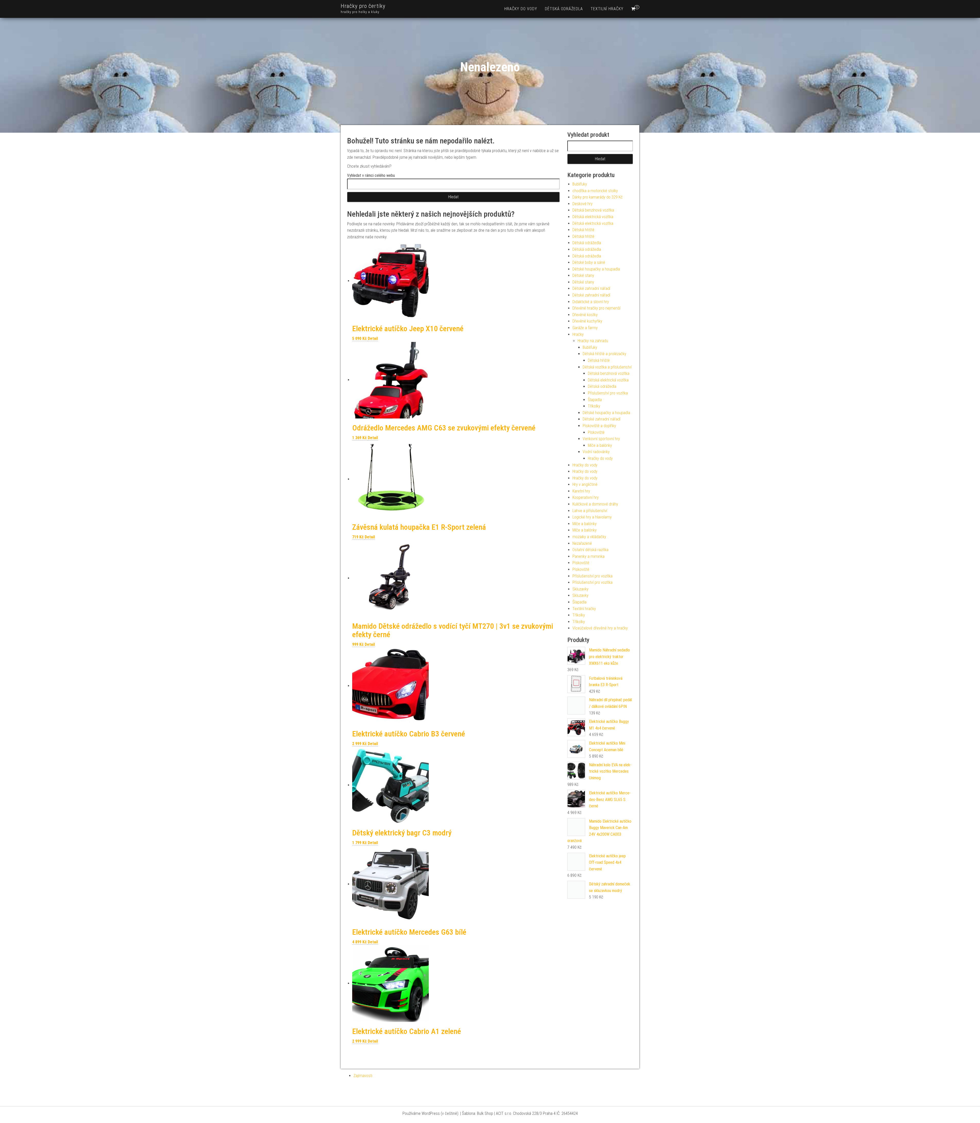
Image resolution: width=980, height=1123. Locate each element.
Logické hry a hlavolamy (592, 517)
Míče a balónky (600, 445)
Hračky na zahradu (593, 340)
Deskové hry (582, 203)
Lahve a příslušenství (589, 510)
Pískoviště (596, 432)
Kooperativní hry (585, 497)
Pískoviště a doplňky (599, 425)
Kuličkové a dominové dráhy (595, 504)
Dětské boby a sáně (588, 262)
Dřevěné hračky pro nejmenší (596, 308)
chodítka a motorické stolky (595, 190)
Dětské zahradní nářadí (591, 288)
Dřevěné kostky (585, 314)
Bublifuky (579, 184)
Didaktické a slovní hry (590, 301)
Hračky (578, 334)
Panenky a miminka (588, 556)
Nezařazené (582, 543)
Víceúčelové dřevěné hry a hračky (600, 628)
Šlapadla (595, 399)
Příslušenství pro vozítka (608, 393)
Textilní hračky (607, 8)
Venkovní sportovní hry (601, 438)
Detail (373, 338)
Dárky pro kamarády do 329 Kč (597, 197)
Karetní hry (581, 491)
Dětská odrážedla (564, 8)
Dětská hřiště (583, 229)
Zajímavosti (362, 1075)
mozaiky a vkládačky (589, 536)
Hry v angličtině (584, 484)
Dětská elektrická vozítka (592, 216)
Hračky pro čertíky (363, 6)
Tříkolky (594, 406)
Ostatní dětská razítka (590, 549)
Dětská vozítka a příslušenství (607, 367)
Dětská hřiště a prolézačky (604, 353)
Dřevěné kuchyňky (587, 321)
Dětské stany (583, 275)
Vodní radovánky (596, 451)
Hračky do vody (520, 8)
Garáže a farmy (585, 327)
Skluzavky (580, 589)
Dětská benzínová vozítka (593, 210)
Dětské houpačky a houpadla (596, 269)
